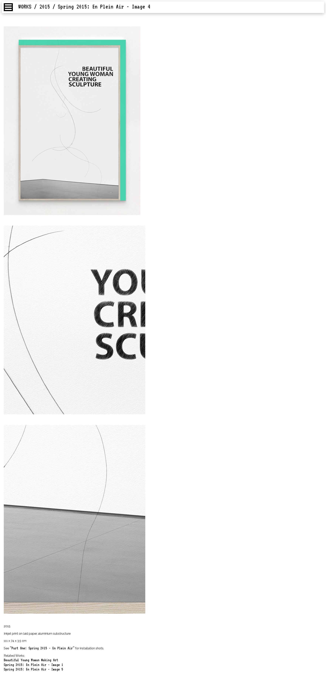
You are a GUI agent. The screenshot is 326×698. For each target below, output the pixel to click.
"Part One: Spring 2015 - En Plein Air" (42, 648)
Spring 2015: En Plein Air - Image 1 (33, 665)
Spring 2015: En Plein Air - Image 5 (33, 669)
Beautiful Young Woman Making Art (31, 660)
